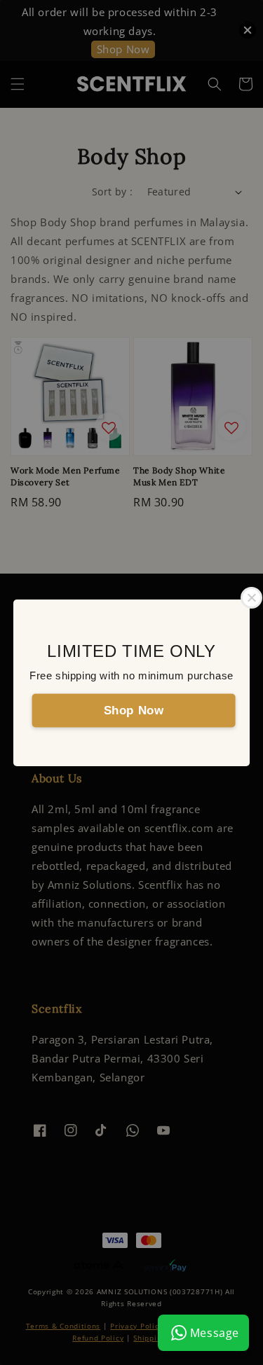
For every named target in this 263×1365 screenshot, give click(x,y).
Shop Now (134, 709)
